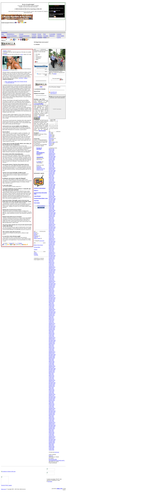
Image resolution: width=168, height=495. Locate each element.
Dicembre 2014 (52, 284)
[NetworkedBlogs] (41, 205)
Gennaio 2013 (52, 257)
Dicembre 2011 (52, 242)
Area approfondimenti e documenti (40, 152)
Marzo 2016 (51, 302)
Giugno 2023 (51, 405)
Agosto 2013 (51, 265)
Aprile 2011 (51, 232)
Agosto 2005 (51, 152)
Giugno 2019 (51, 348)
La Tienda (3, 35)
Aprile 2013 (51, 261)
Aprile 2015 (51, 289)
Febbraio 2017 (52, 315)
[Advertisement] (33, 28)
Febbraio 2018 (52, 329)
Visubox (35, 249)
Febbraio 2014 (52, 273)
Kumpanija (36, 236)
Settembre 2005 (52, 153)
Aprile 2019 (51, 346)
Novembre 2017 (52, 326)
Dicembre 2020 (52, 369)
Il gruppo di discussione (12, 35)
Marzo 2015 (51, 288)
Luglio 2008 (51, 194)
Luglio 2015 (51, 293)
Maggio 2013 (51, 262)
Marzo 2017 (51, 316)
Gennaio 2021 (52, 370)
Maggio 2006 (51, 163)
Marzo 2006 (51, 160)
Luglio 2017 (51, 321)
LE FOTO (21, 78)
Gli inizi (39, 34)
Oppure (10, 243)
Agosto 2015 (51, 294)
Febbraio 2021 (52, 372)
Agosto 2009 (51, 209)
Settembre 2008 (52, 196)
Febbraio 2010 (52, 216)
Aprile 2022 (51, 388)
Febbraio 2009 (52, 202)
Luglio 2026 (51, 448)
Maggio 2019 (51, 347)
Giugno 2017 (51, 320)
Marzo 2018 (51, 330)
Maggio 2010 (51, 219)
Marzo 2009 (51, 203)
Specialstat (50, 481)
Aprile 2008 (51, 190)
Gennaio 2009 (52, 201)
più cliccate (42, 240)
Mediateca (40, 35)
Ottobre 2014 (51, 282)
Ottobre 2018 (51, 339)
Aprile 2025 (51, 431)
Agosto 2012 (51, 251)
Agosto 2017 (51, 322)
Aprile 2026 (51, 445)
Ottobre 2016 (51, 310)
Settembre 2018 (52, 337)
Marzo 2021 (51, 373)
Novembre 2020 (52, 368)
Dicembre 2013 (52, 270)
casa (50, 133)
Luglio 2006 (51, 165)
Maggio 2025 (51, 432)
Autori (35, 252)
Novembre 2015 (52, 297)
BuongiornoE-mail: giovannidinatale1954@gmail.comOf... (57, 460)
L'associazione (4, 32)
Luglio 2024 (51, 420)
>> (16, 243)
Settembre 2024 (52, 422)
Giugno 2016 (51, 306)
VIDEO (25, 78)
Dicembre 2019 (52, 355)
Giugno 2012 (51, 249)
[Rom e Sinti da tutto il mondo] (51, 474)
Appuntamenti (39, 157)
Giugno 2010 (51, 221)
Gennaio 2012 (52, 243)
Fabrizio (5, 54)
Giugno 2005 (51, 150)
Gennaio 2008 (52, 186)
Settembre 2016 (52, 309)
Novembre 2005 (52, 156)
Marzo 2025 (51, 429)
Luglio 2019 (51, 349)
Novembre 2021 (52, 382)
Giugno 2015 (51, 291)
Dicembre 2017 (52, 327)
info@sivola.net (42, 130)
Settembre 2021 (52, 380)
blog (35, 232)
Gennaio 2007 (52, 172)
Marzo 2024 (51, 415)
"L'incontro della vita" (9, 82)
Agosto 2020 (51, 364)
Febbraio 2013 (52, 258)
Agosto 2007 (51, 181)
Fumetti (21, 37)
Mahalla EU (52, 35)
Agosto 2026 (51, 449)
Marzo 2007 (51, 175)
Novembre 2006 (52, 170)
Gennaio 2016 (52, 300)
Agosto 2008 (51, 195)
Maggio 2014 (51, 276)
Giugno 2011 (51, 235)
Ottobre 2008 (51, 197)
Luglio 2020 (51, 363)
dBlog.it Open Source (38, 245)
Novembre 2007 (52, 184)
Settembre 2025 (52, 436)
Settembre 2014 (52, 281)
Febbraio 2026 (52, 442)
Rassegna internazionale (24, 35)
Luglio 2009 (51, 208)
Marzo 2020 (51, 359)
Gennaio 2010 (52, 215)
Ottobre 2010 (51, 225)
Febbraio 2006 (52, 159)
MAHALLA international (39, 188)
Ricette (44, 37)
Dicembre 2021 (52, 383)
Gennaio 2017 (52, 314)
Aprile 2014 (51, 275)
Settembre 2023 (52, 408)
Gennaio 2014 (52, 271)
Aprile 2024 (51, 416)
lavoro (50, 139)
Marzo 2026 (51, 443)
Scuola (8, 37)
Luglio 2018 (51, 335)
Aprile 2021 (51, 374)
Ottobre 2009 (51, 211)
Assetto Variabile (60, 35)
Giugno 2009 (51, 206)
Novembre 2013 (52, 269)
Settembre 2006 (52, 168)
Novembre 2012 (52, 255)
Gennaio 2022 (52, 385)
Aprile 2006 (51, 162)
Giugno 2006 (51, 164)
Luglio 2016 (51, 307)
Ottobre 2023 (51, 409)
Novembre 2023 (52, 410)
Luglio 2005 (51, 151)
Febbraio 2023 (52, 400)
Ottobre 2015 (51, 296)
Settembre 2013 (52, 267)
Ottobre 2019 (51, 353)
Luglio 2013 (51, 264)
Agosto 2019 (51, 350)
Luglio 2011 (51, 236)
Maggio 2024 (51, 418)
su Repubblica (5, 70)
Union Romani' (37, 196)
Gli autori (21, 34)
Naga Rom (36, 200)
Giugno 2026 (51, 447)
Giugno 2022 (51, 390)
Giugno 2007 (51, 178)
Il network (34, 34)
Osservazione (37, 202)
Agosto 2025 (51, 435)
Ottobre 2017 (51, 324)
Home (2, 34)
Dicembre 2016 (52, 313)
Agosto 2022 (51, 393)
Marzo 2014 (51, 274)
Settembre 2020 (52, 366)
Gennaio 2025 (52, 427)
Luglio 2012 (51, 250)
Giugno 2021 (51, 376)
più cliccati (56, 452)
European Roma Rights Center (41, 198)
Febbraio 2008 (52, 188)
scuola (50, 144)
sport (22, 54)
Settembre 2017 (52, 323)
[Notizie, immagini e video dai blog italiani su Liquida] (51, 470)
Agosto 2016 (51, 308)
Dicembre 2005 (52, 157)
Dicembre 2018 (52, 341)
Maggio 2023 (51, 403)
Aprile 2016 (51, 303)
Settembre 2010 (52, 224)
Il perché (35, 253)
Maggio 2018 (51, 333)
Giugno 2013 (51, 263)
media (35, 237)
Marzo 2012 (51, 245)
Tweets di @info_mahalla (6, 485)
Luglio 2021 (51, 377)
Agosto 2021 (51, 379)
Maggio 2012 (51, 248)
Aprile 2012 (51, 247)
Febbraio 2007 (52, 173)
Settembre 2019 (52, 352)
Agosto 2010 (51, 223)
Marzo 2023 (51, 401)
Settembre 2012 (52, 252)
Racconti (34, 37)
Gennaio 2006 (52, 158)
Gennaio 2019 (52, 342)
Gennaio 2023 (52, 399)
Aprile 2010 (51, 218)
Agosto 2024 (51, 421)
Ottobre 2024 (51, 423)
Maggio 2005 (51, 149)
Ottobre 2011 (51, 239)
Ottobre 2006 (51, 169)
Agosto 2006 (51, 166)
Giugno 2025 (51, 433)
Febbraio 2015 (52, 287)
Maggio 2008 (51, 191)
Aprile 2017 (51, 317)
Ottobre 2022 (51, 395)
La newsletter (52, 34)
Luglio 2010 (51, 222)
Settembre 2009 (52, 210)
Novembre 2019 (52, 354)
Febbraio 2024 (52, 414)
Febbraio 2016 (52, 301)
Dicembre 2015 (52, 298)
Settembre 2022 (52, 394)
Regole (50, 143)
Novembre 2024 (52, 425)
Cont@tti (59, 37)
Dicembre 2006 (52, 171)
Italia (35, 234)
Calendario (59, 34)
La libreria (34, 35)
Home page (3, 489)
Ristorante (40, 37)
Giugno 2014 (51, 277)
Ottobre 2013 (51, 268)
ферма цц (51, 455)
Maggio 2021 (51, 375)
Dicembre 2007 (52, 185)
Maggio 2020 (51, 361)
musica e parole (37, 238)
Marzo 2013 (51, 260)
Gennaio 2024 (52, 413)
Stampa (20, 243)
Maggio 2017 (51, 318)
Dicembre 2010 (52, 228)
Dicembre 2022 (52, 398)
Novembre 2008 (52, 198)
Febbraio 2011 (52, 230)
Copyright (36, 255)
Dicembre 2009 (52, 214)
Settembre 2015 (52, 295)
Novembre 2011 (52, 241)
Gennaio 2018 (52, 328)
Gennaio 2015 (52, 285)
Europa (35, 233)
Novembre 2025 (52, 439)
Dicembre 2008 (52, 199)
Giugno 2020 (51, 362)
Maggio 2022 (51, 389)
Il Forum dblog (37, 247)
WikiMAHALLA (10, 34)
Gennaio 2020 (52, 356)
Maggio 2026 (51, 446)
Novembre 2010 (52, 227)
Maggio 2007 (51, 177)
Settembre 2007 (52, 182)
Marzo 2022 (51, 387)
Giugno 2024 (51, 419)
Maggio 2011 (51, 234)
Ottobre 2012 (51, 254)
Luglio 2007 (51, 179)
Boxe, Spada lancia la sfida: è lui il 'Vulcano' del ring (16, 81)
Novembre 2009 (52, 212)
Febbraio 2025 (52, 428)
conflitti (50, 135)
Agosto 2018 (51, 336)
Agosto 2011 (51, 237)
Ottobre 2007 (51, 183)
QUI (55, 11)
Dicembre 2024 (52, 426)
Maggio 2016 (51, 304)
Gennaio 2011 (52, 229)
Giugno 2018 (51, 334)
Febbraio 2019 (52, 343)
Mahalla (5, 50)
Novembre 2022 (52, 396)
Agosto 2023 (51, 407)
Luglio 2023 (51, 406)
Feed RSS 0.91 (53, 92)
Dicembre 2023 (52, 412)
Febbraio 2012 (52, 244)
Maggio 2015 (51, 290)
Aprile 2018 (51, 331)
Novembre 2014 (52, 283)
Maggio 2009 (51, 205)
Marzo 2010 (51, 217)
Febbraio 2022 (52, 386)
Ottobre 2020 (51, 367)
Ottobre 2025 (51, 438)
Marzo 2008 (51, 189)
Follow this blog (41, 207)
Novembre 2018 (52, 340)
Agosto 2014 (51, 280)
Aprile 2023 (51, 402)
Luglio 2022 (51, 392)
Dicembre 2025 (52, 440)
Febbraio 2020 (52, 357)
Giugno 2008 (51, 192)
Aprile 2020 (51, 360)
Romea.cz (36, 190)
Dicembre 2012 (52, 256)
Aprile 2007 (51, 176)
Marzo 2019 (51, 344)
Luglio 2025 (51, 434)
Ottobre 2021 (51, 381)
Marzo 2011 (51, 231)
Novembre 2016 (52, 311)
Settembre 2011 (52, 238)
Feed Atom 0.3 (53, 93)
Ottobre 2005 (51, 155)
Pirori (44, 34)
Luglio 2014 (51, 278)
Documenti (45, 35)
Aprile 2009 (51, 204)
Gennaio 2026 (52, 441)
